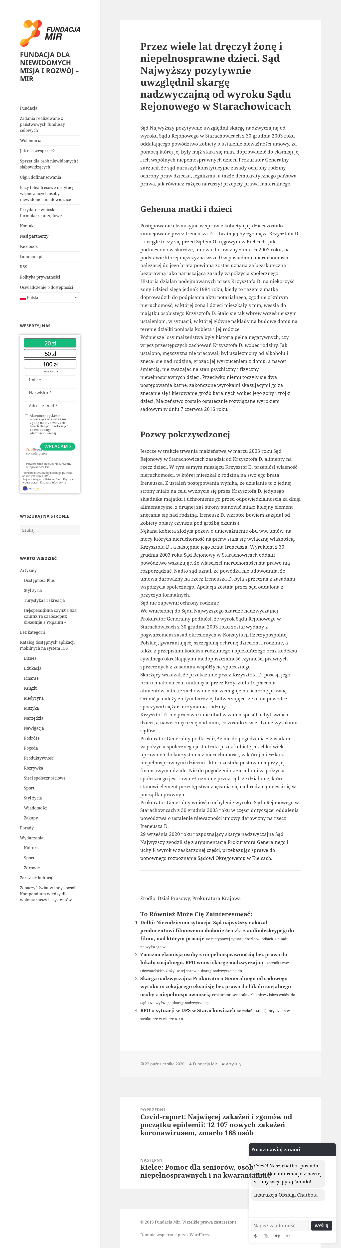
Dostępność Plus (39, 580)
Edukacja (32, 668)
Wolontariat (31, 140)
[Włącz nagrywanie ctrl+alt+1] (255, 1236)
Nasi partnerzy (34, 236)
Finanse (31, 678)
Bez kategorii (32, 632)
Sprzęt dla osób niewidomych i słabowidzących (49, 164)
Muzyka (31, 708)
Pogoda (31, 748)
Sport (29, 788)
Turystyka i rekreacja (44, 600)
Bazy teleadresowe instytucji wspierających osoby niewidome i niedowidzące (47, 193)
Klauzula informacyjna (53, 482)
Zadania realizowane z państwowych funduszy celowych (42, 124)
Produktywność (39, 758)
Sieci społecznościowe (45, 778)
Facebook (29, 246)
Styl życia (33, 590)
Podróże (32, 738)
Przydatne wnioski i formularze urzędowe (41, 212)
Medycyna (34, 698)
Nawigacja (34, 728)
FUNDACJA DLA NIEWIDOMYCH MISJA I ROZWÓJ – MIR (49, 66)
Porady (27, 828)
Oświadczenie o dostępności (46, 287)
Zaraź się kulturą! (36, 878)
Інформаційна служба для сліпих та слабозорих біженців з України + (50, 616)
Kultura (31, 848)
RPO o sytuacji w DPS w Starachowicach (187, 1010)
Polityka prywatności (40, 277)
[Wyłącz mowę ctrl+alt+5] (288, 1236)
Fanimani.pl (31, 256)
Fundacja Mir (205, 1064)
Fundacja (28, 108)
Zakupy (31, 818)
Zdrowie (32, 868)
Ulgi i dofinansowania (40, 177)
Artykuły (28, 570)
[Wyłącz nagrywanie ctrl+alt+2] (266, 1236)
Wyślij (321, 1226)
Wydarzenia (31, 838)
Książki (30, 688)
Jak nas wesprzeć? (37, 151)
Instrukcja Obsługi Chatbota (286, 1195)
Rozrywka (33, 768)
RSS (23, 267)
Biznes (30, 658)
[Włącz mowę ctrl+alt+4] (277, 1236)
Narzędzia (33, 718)
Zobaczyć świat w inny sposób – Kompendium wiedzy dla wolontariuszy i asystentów (50, 894)
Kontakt (27, 226)
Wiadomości (35, 808)
